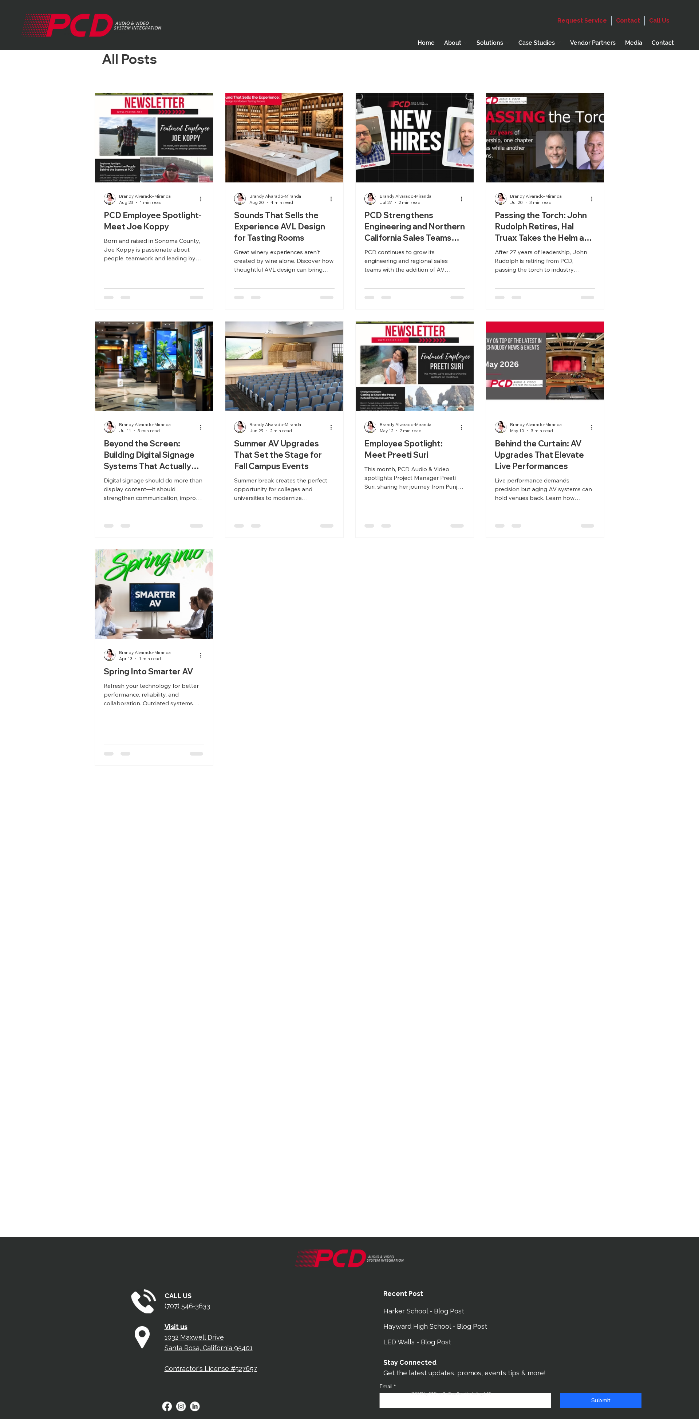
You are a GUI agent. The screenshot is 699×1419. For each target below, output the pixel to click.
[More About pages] (465, 42)
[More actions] (203, 198)
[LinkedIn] (195, 1406)
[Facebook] (166, 1406)
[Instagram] (181, 1406)
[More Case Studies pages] (559, 42)
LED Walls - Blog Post (417, 1342)
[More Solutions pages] (507, 42)
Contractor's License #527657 (211, 1368)
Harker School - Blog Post (423, 1311)
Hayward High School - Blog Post (435, 1326)
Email (387, 1386)
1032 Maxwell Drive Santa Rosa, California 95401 (209, 1337)
